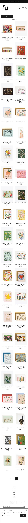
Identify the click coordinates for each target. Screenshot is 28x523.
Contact (14, 487)
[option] (14, 1)
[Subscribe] (24, 506)
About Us (14, 488)
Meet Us (14, 490)
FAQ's (14, 494)
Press (14, 496)
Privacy (14, 498)
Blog (14, 492)
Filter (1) (7, 16)
